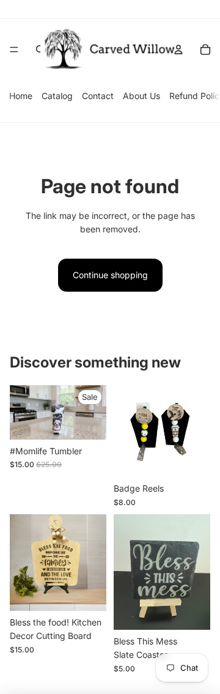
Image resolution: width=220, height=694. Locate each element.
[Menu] (14, 49)
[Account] (178, 49)
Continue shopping (110, 275)
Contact (98, 95)
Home (20, 95)
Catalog (57, 95)
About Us (141, 95)
